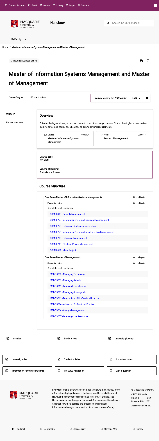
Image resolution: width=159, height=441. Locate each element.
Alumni (46, 5)
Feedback (20, 429)
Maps (72, 5)
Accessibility (79, 429)
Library (60, 5)
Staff (34, 5)
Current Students (17, 5)
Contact (85, 5)
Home (5, 47)
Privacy (139, 429)
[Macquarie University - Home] (25, 24)
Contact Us (49, 429)
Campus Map (110, 429)
